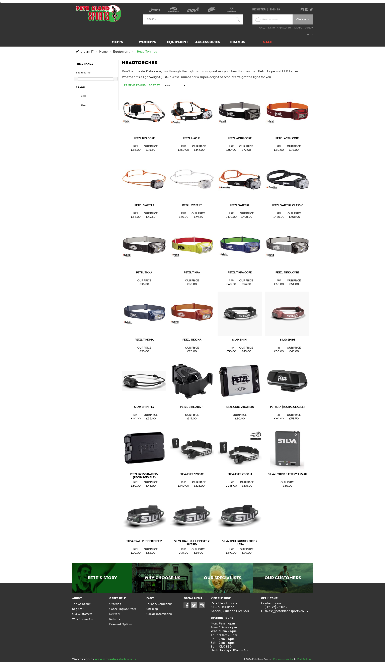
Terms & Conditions (159, 604)
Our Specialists (222, 578)
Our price (151, 146)
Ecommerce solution (283, 659)
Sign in (275, 9)
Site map (152, 609)
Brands (237, 42)
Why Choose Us (162, 578)
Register (259, 9)
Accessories (207, 42)
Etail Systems (304, 659)
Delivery (114, 614)
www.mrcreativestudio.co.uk (115, 659)
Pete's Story (102, 578)
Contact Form (271, 603)
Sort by (154, 85)
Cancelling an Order (122, 609)
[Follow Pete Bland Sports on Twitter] (195, 607)
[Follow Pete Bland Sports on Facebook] (187, 607)
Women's (147, 42)
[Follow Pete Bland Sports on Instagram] (203, 607)
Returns (114, 619)
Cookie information (159, 614)
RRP (135, 146)
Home (103, 52)
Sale (267, 42)
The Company (81, 604)
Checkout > (302, 19)
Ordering (115, 604)
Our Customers (282, 578)
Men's (117, 42)
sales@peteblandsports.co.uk (286, 611)
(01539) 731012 (276, 607)
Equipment (177, 42)
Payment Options (121, 624)
